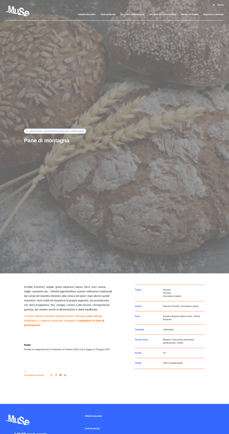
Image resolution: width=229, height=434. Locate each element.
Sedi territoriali (108, 14)
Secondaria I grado (172, 296)
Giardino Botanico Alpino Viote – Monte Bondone (64, 131)
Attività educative (86, 14)
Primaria (167, 293)
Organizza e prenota (213, 14)
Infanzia (166, 290)
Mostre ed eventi (189, 14)
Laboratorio (168, 329)
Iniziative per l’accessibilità (162, 14)
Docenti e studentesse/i (132, 14)
